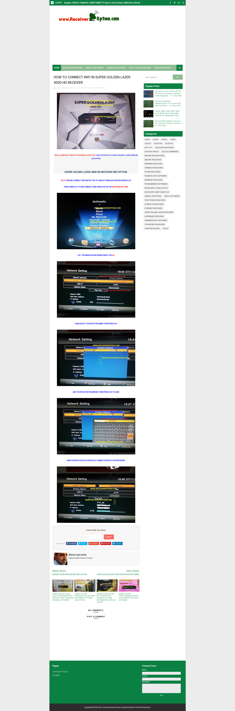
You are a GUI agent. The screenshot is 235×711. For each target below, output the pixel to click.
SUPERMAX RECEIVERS (154, 216)
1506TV (148, 143)
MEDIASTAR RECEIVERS (154, 156)
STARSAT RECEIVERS (116, 68)
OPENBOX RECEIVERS (154, 168)
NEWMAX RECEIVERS (153, 164)
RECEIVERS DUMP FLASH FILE (157, 192)
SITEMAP (56, 675)
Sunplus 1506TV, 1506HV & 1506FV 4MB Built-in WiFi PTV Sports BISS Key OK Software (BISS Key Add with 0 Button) (117, 3)
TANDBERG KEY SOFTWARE (156, 220)
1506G (155, 139)
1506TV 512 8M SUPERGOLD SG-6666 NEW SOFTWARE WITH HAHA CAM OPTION (85, 597)
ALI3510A (158, 143)
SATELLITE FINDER (172, 196)
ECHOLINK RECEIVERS (72, 68)
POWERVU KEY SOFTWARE (156, 176)
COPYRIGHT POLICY (60, 672)
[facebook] (170, 3)
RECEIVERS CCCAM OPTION (156, 188)
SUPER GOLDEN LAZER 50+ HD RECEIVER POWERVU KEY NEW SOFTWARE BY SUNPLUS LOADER (106, 598)
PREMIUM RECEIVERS (154, 180)
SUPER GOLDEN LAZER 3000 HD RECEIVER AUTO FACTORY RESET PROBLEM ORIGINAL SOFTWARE (63, 597)
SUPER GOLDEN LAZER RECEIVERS (93, 88)
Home (56, 68)
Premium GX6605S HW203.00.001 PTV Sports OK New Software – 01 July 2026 (168, 103)
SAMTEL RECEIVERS (153, 196)
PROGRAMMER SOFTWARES (156, 184)
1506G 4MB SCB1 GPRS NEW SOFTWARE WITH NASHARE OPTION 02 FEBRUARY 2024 (167, 113)
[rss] (183, 3)
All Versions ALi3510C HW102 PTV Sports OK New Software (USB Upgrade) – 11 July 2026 (168, 93)
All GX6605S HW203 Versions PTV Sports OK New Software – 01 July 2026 (168, 123)
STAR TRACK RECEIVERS (140, 68)
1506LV (164, 139)
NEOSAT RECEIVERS (94, 68)
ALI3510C (169, 143)
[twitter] (174, 3)
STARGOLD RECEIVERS (154, 204)
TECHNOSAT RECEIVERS (155, 224)
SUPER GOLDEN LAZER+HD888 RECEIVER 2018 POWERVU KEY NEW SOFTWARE (129, 597)
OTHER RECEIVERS (152, 172)
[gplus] (179, 3)
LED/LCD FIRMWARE (170, 151)
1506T (173, 139)
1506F (147, 139)
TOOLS (165, 228)
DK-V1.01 (148, 147)
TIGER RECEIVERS (162, 68)
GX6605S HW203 (152, 151)
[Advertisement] (138, 44)
